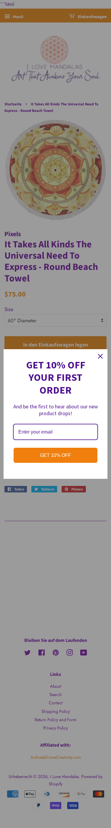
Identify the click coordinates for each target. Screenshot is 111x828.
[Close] (100, 356)
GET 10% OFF (55, 455)
